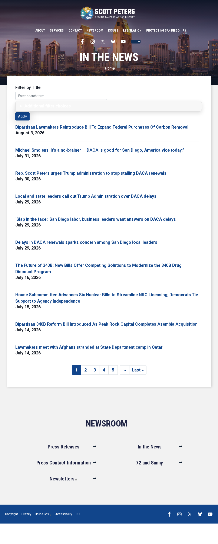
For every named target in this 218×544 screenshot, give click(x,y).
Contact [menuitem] (75, 30)
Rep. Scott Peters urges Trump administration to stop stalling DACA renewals (90, 173)
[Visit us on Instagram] (93, 41)
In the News (150, 447)
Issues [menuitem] (113, 30)
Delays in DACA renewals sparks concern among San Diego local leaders (86, 242)
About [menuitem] (40, 30)
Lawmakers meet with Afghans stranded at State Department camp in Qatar (89, 347)
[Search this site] (184, 30)
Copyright (11, 514)
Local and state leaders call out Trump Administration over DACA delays (85, 196)
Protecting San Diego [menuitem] (163, 30)
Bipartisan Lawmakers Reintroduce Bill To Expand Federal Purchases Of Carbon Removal (101, 127)
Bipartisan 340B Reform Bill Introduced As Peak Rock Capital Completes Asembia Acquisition (106, 324)
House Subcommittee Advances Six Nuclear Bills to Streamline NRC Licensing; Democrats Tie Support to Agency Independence (106, 298)
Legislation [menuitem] (132, 30)
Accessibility (63, 514)
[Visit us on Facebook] (83, 41)
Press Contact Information (63, 463)
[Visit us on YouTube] (124, 41)
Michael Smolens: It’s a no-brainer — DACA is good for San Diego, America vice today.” (99, 150)
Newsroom (106, 424)
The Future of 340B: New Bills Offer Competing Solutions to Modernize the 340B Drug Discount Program (98, 268)
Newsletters (62, 479)
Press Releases (63, 447)
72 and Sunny (149, 463)
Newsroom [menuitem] (95, 30)
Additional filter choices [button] (47, 106)
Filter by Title (27, 87)
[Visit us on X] (104, 41)
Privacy (26, 514)
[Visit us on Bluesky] (114, 41)
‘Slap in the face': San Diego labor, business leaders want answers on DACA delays (95, 219)
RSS (78, 514)
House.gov (42, 514)
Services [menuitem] (57, 30)
